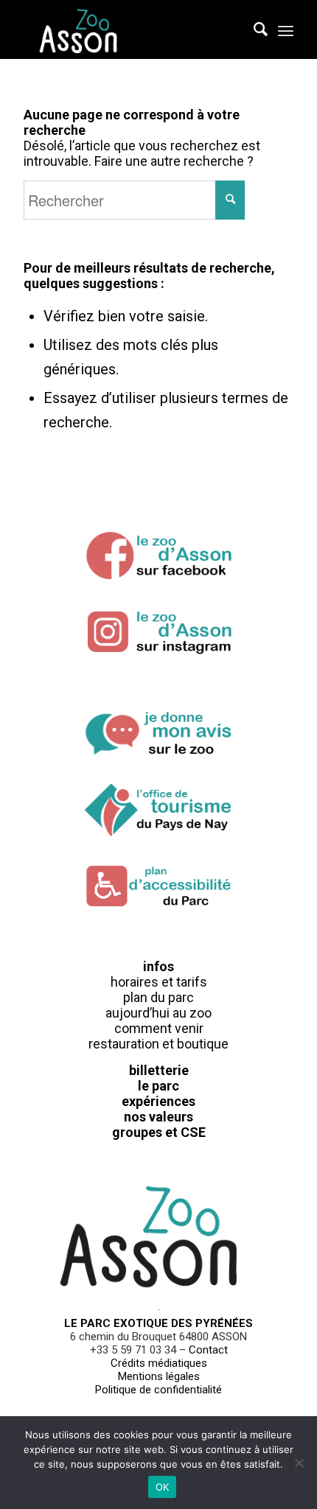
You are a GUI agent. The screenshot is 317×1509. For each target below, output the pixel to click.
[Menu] (285, 29)
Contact (208, 1349)
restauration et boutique (158, 1043)
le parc (158, 1085)
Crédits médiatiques (159, 1363)
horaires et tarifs (159, 982)
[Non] (298, 1462)
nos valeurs (158, 1116)
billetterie (159, 1070)
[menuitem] (253, 29)
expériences (158, 1101)
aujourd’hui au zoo (158, 1012)
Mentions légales (159, 1376)
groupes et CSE (159, 1132)
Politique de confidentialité (158, 1389)
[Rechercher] (253, 29)
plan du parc (158, 997)
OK (163, 1487)
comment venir (158, 1028)
